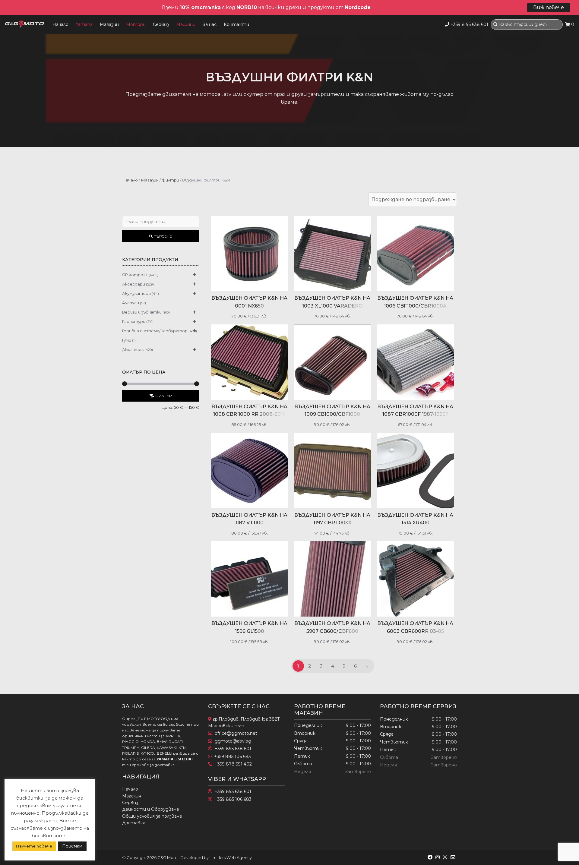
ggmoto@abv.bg (233, 741)
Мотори (136, 24)
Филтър (163, 395)
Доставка (133, 823)
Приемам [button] (72, 846)
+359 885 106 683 (232, 756)
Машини (185, 24)
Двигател (133, 349)
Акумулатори (136, 293)
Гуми (126, 340)
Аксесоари (133, 284)
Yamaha (84, 24)
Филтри (170, 180)
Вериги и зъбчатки (142, 312)
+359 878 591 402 (233, 764)
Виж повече (548, 7)
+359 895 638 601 (233, 748)
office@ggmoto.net (236, 733)
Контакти (236, 24)
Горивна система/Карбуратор (155, 330)
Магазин (109, 24)
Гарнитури (133, 321)
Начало (60, 24)
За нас (210, 24)
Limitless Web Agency (231, 857)
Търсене (163, 236)
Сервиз (161, 24)
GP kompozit (135, 274)
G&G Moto (167, 857)
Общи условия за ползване (152, 816)
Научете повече (34, 846)
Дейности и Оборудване (150, 809)
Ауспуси (130, 302)
